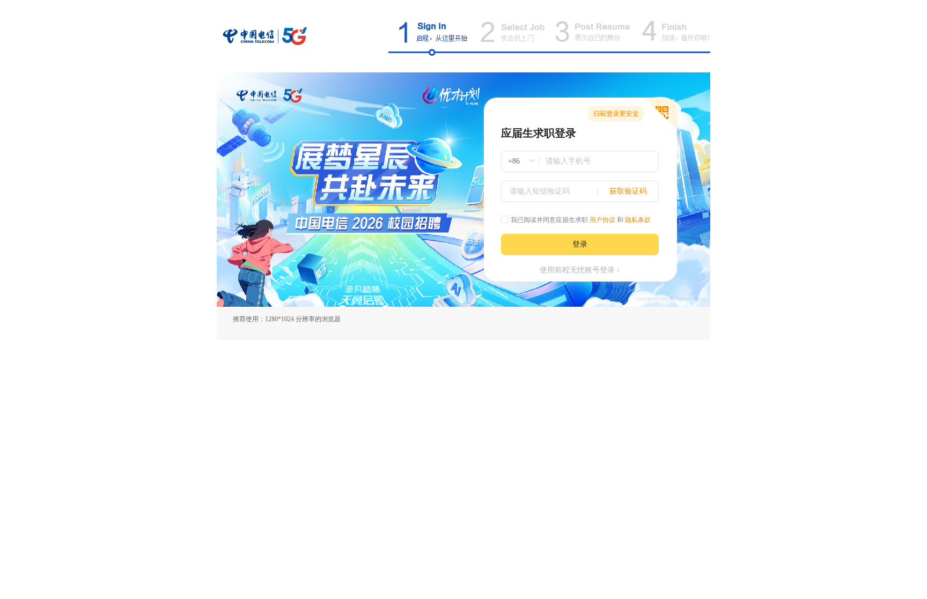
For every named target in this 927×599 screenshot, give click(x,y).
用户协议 (602, 220)
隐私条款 (638, 220)
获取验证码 (628, 191)
